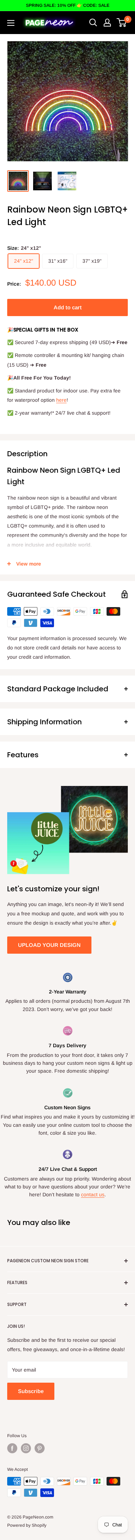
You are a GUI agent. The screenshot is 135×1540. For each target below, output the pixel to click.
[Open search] (93, 23)
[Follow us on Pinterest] (40, 1448)
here (61, 400)
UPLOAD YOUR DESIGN (49, 945)
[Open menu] (10, 23)
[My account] (107, 23)
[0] (121, 22)
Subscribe (31, 1391)
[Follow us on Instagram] (26, 1448)
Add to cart (68, 307)
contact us (92, 1194)
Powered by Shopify (26, 1525)
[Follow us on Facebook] (12, 1448)
